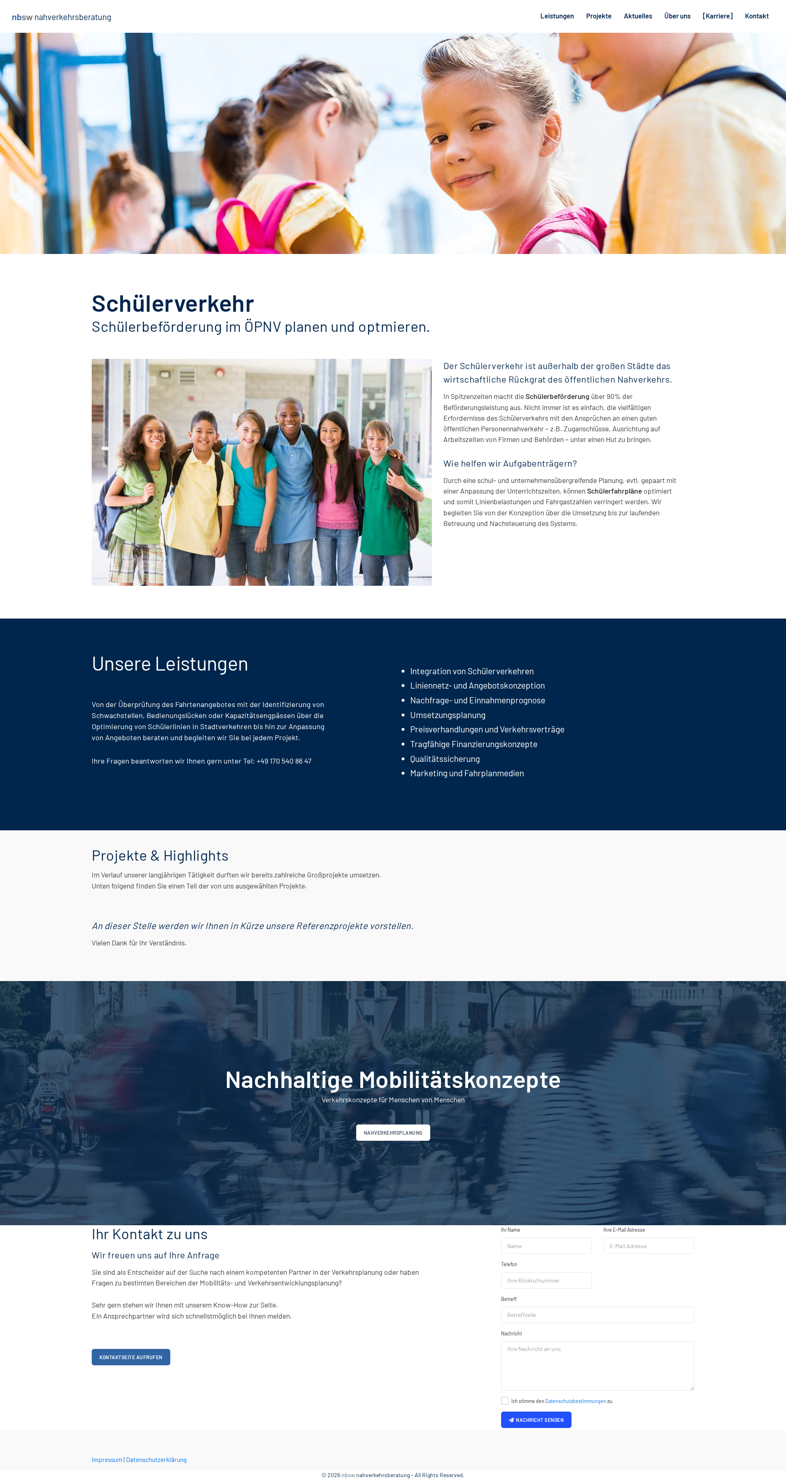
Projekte (599, 15)
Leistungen (557, 15)
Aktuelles (638, 15)
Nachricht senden (539, 1420)
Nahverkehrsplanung (393, 1132)
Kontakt (757, 15)
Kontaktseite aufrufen (131, 1357)
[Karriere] (718, 15)
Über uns (677, 15)
